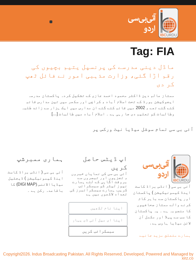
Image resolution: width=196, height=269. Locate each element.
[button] (51, 21)
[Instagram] (131, 138)
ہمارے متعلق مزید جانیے (165, 235)
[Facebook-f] (187, 138)
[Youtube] (159, 138)
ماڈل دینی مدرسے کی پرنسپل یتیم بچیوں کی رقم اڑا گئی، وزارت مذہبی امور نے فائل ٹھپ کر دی (100, 75)
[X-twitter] (173, 138)
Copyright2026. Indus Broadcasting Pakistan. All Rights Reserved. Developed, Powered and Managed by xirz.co (98, 256)
